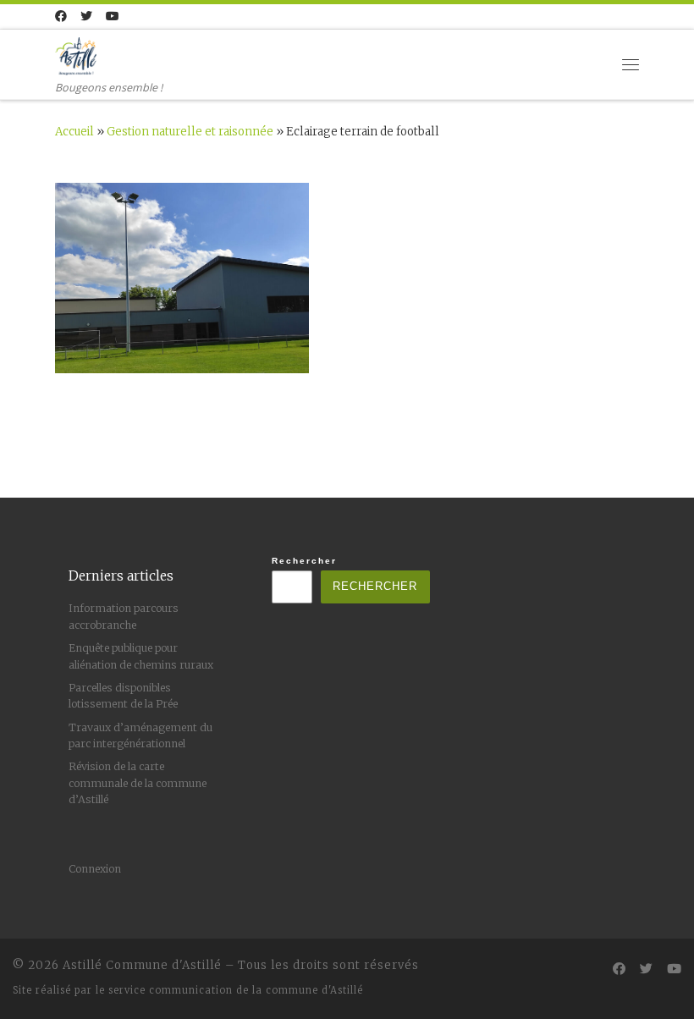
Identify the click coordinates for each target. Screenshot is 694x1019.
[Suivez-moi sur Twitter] (86, 17)
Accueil (74, 131)
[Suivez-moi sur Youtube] (112, 17)
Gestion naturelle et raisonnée (190, 131)
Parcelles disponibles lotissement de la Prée (123, 695)
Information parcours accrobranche (124, 616)
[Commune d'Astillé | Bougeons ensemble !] (75, 54)
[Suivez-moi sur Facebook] (61, 17)
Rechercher (304, 560)
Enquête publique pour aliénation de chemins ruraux (141, 656)
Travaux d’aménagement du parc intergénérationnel (140, 735)
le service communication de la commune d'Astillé (229, 990)
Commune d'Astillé (164, 965)
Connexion (95, 868)
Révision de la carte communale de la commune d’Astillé (138, 783)
